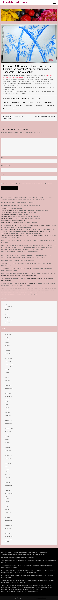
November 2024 (9, 391)
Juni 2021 (7, 501)
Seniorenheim (29, 105)
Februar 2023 (8, 447)
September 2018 (9, 536)
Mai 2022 (7, 471)
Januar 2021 (7, 515)
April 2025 (7, 377)
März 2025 (7, 380)
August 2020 (8, 528)
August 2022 (8, 463)
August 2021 (7, 496)
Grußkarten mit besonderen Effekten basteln (13, 220)
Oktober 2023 (8, 426)
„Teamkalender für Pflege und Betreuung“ (27, 283)
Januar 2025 (8, 385)
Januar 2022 (8, 482)
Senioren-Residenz (48, 102)
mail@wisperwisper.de (32, 591)
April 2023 (7, 442)
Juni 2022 (7, 469)
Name (3, 157)
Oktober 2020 (8, 523)
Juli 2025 (7, 369)
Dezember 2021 (8, 485)
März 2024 (7, 412)
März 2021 (7, 509)
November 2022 (8, 455)
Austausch (7, 309)
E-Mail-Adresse (5, 165)
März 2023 (7, 445)
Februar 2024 (8, 415)
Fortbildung (5, 102)
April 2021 (7, 506)
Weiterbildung (6, 108)
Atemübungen (8, 306)
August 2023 (8, 431)
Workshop (15, 108)
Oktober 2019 (8, 533)
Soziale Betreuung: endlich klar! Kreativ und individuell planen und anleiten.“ (30, 225)
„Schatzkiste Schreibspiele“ (25, 268)
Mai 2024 (7, 407)
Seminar (31, 102)
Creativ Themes (42, 598)
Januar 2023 (8, 450)
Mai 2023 (7, 439)
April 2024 (7, 410)
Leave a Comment (36, 98)
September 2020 (9, 525)
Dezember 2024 (9, 388)
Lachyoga (7, 317)
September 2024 (9, 396)
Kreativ (28, 98)
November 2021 (8, 488)
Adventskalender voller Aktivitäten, (10, 222)
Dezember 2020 (8, 517)
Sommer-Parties (6, 216)
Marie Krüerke (8, 98)
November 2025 (8, 358)
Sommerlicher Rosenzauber (9, 214)
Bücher (6, 312)
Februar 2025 (8, 383)
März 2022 (7, 477)
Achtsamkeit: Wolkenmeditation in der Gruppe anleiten (13, 117)
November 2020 (8, 520)
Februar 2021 (8, 512)
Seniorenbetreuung (7, 105)
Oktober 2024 (8, 393)
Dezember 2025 (8, 356)
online (23, 102)
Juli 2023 (7, 434)
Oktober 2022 (8, 458)
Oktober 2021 (8, 490)
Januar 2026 (8, 353)
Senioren (38, 102)
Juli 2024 (7, 401)
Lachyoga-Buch (6, 208)
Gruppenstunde (15, 102)
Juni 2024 (7, 404)
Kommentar (4, 136)
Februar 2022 (8, 480)
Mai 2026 (7, 342)
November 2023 (8, 423)
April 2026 (7, 345)
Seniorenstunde (39, 105)
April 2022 (7, 474)
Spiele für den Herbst (7, 218)
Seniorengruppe (18, 105)
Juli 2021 (7, 498)
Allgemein (23, 98)
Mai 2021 (7, 504)
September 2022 (9, 461)
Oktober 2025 (8, 361)
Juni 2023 (7, 436)
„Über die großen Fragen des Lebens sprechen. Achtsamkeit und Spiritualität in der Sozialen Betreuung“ (26, 235)
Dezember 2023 (8, 420)
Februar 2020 (8, 531)
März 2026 (7, 348)
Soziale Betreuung (50, 105)
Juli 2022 (7, 466)
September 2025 (9, 364)
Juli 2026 (7, 337)
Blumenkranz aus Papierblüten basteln (44, 116)
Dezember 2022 (8, 453)
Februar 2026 (8, 350)
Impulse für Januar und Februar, (10, 210)
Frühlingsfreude (6, 212)
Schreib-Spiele (8, 320)
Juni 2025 (7, 372)
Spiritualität (7, 322)
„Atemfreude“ (12, 229)
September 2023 (9, 428)
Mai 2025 (7, 375)
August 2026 (8, 334)
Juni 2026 (7, 340)
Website (3, 174)
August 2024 (8, 399)
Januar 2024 (8, 418)
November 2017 (8, 539)
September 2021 (9, 493)
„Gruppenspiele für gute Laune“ (34, 231)
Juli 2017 (7, 541)
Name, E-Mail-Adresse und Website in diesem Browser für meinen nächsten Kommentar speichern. (27, 183)
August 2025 (8, 366)
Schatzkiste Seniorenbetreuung (14, 2)
